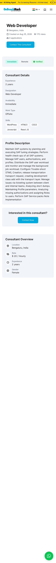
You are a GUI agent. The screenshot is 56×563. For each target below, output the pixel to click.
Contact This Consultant (20, 44)
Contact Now (28, 220)
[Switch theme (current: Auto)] (44, 9)
